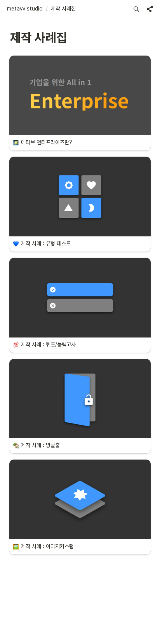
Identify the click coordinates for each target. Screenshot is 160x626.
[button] (25, 9)
